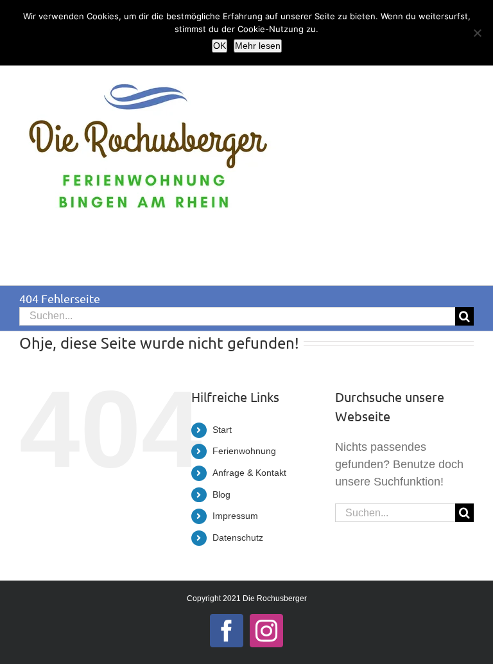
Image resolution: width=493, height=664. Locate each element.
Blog (221, 494)
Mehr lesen (258, 45)
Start (222, 429)
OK (219, 45)
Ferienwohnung (244, 451)
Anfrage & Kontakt (249, 472)
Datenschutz (237, 537)
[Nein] (477, 32)
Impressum (235, 516)
